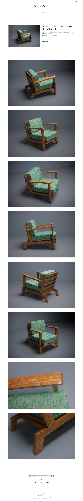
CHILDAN (41, 5)
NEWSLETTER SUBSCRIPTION (41, 482)
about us (46, 13)
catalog (28, 13)
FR (74, 1)
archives (37, 13)
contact (55, 13)
